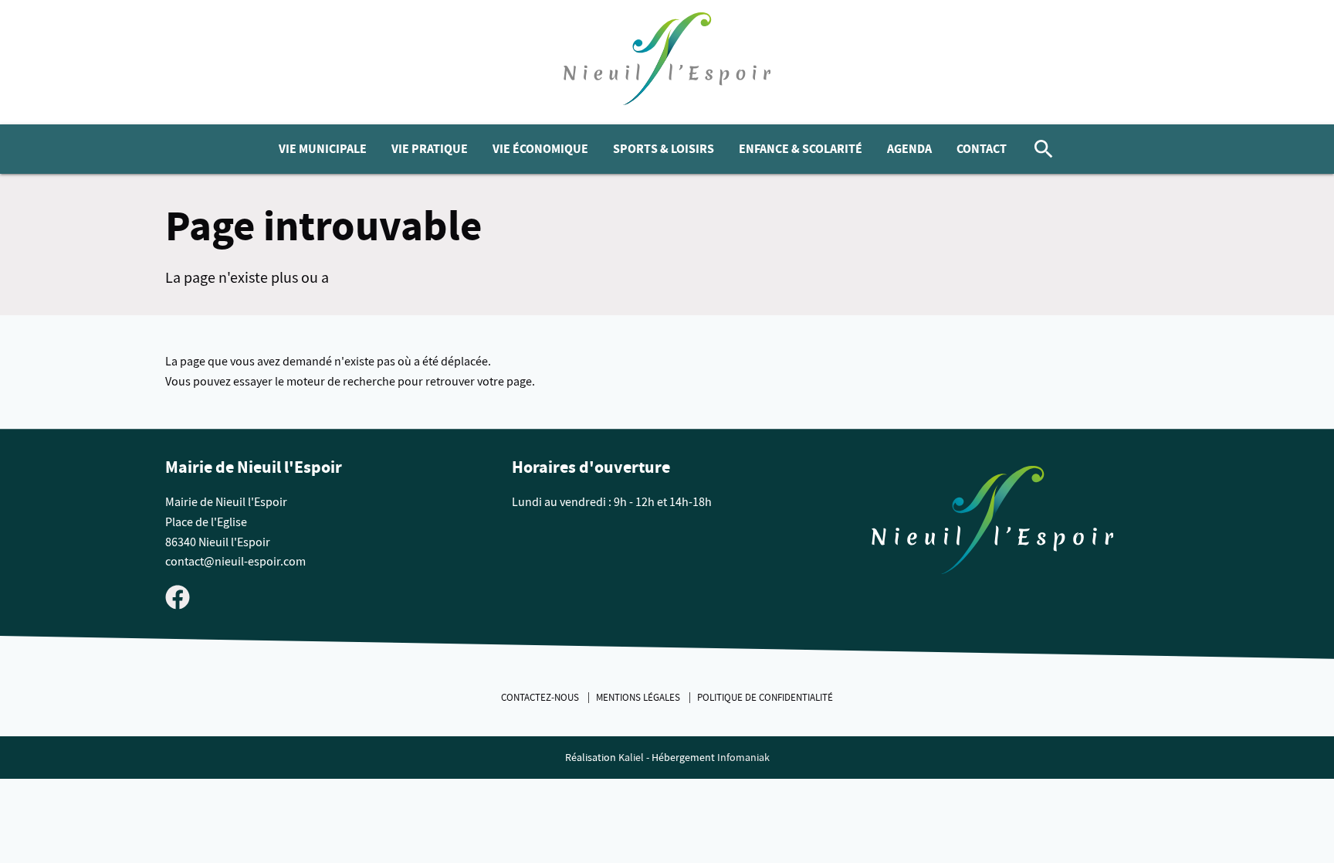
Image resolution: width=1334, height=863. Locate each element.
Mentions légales (639, 697)
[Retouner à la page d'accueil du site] (992, 523)
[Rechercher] (1043, 149)
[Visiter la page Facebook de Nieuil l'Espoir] (177, 596)
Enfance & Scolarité (800, 149)
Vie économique (540, 149)
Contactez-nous (541, 697)
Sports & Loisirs (663, 149)
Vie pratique (429, 149)
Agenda (909, 149)
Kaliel (631, 757)
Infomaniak (743, 757)
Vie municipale (323, 149)
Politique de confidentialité (765, 697)
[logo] (667, 62)
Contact (981, 149)
